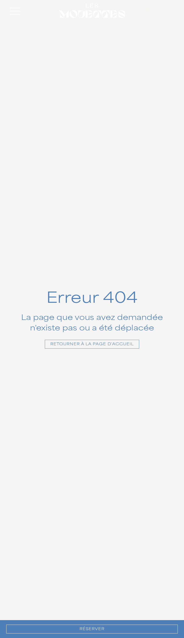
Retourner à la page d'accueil (92, 344)
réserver (157, 11)
